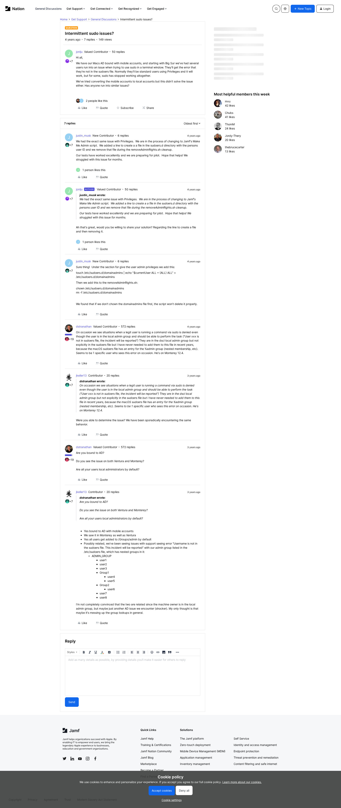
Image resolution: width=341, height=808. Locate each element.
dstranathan (84, 326)
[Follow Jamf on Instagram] (88, 759)
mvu (227, 101)
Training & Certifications (156, 745)
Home (63, 19)
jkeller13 (81, 375)
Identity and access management (255, 745)
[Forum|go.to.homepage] (14, 8)
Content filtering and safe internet (255, 764)
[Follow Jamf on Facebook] (95, 759)
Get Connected (100, 8)
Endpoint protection (246, 751)
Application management (196, 757)
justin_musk (83, 135)
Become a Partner (152, 770)
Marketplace (149, 764)
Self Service (241, 738)
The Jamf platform (192, 738)
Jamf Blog (147, 757)
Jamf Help (147, 738)
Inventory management (195, 764)
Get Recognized (128, 8)
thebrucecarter (234, 147)
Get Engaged (155, 8)
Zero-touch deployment (195, 745)
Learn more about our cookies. (242, 782)
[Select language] (285, 9)
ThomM (230, 124)
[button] (303, 9)
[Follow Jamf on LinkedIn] (72, 759)
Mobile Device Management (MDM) (202, 751)
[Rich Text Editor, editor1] (132, 676)
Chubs (229, 112)
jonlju (79, 51)
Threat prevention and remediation (256, 757)
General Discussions (48, 8)
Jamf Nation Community (156, 751)
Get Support (74, 8)
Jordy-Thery (233, 135)
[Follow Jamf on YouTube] (80, 758)
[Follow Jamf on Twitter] (65, 758)
